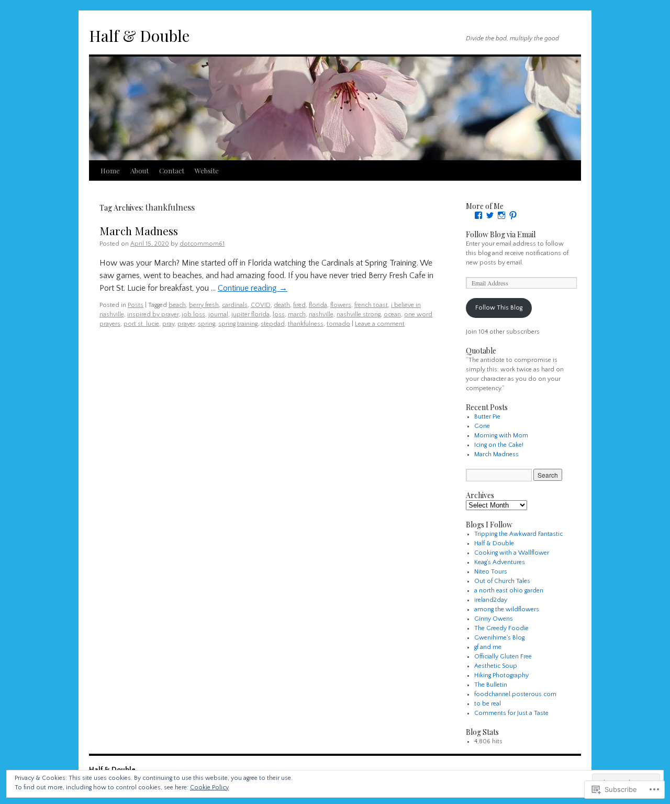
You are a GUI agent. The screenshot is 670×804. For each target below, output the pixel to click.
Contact (171, 170)
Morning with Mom (501, 435)
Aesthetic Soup (495, 666)
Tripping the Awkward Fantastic (518, 534)
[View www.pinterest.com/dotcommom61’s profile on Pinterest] (513, 215)
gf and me (487, 647)
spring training (238, 324)
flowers (340, 305)
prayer (186, 324)
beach (177, 305)
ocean (392, 314)
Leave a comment (380, 324)
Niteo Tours (490, 571)
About (139, 170)
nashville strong (359, 314)
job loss (193, 314)
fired (299, 305)
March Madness (138, 230)
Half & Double (139, 35)
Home (110, 170)
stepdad (273, 324)
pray (168, 324)
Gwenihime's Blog (499, 637)
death (282, 305)
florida (318, 305)
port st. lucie (141, 324)
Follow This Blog (498, 307)
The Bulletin (490, 684)
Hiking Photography (501, 675)
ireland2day (490, 600)
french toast (371, 305)
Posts (135, 305)
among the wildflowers (506, 609)
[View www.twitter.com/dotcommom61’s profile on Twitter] (490, 215)
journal (218, 314)
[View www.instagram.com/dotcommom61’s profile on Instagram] (501, 215)
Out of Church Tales (502, 581)
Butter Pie (487, 416)
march (297, 314)
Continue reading (252, 288)
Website (207, 170)
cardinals (235, 305)
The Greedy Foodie (501, 628)
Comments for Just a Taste (511, 713)
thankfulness (305, 324)
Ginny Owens (493, 618)
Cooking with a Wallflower (511, 552)
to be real (487, 703)
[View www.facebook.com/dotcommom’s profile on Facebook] (478, 215)
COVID (261, 305)
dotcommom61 (202, 243)
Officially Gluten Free (503, 656)
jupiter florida (250, 314)
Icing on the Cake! (498, 445)
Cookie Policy (209, 787)
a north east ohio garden (508, 590)
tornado (338, 324)
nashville (321, 314)
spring (206, 324)
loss (279, 314)
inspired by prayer (152, 314)
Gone (482, 426)
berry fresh (204, 305)
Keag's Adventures (499, 562)
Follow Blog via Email (500, 234)
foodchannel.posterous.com (515, 694)
